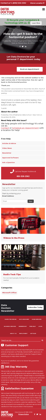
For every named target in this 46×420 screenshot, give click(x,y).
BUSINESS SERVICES (10, 326)
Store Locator (36, 3)
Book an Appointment (29, 69)
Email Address (8, 196)
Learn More (36, 23)
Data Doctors (7, 414)
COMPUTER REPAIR (10, 319)
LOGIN (40, 326)
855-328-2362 (23, 176)
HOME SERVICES (36, 319)
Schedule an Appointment (25, 128)
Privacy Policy (23, 414)
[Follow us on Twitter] (23, 46)
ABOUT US (13, 333)
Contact (5, 128)
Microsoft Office (9, 293)
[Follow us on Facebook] (20, 46)
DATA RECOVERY (24, 319)
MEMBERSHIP (23, 326)
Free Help (6, 139)
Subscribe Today (35, 307)
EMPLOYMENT (23, 333)
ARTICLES (33, 333)
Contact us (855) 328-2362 (13, 3)
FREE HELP (32, 326)
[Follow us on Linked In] (25, 46)
